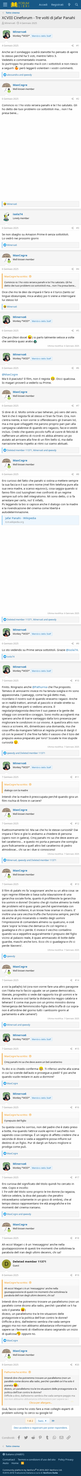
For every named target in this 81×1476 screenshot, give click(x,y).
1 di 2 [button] (30, 1420)
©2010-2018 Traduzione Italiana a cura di (30, 1472)
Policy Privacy (65, 1459)
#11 (77, 777)
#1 (77, 45)
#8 (77, 474)
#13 (77, 884)
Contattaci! (9, 1459)
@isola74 (72, 650)
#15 (77, 1048)
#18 (77, 1238)
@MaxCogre (10, 374)
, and (31, 450)
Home (14, 1463)
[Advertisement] (40, 157)
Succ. (41, 1420)
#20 (77, 1364)
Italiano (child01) (14, 1454)
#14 (77, 980)
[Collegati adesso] (9, 91)
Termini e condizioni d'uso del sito (37, 1459)
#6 (77, 368)
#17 (77, 1177)
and (19, 74)
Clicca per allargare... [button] (40, 1402)
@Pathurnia (39, 687)
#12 (77, 823)
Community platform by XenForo (32, 1470)
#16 (77, 1107)
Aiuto (6, 1463)
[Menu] (5, 4)
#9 (77, 643)
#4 (77, 269)
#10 (77, 680)
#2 (77, 98)
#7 (77, 405)
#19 (77, 1275)
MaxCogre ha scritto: (16, 276)
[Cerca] (76, 4)
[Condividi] (72, 46)
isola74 (18, 214)
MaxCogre (20, 85)
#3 (77, 228)
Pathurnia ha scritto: (15, 1372)
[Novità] (69, 4)
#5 (77, 330)
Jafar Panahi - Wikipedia (20, 518)
